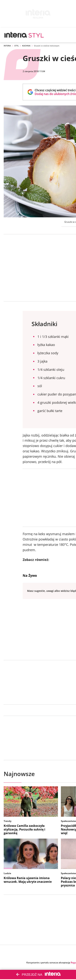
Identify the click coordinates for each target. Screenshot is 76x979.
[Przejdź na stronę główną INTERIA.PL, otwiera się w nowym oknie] (15, 35)
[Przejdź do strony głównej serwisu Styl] (36, 35)
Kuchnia (26, 45)
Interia (7, 45)
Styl (16, 45)
